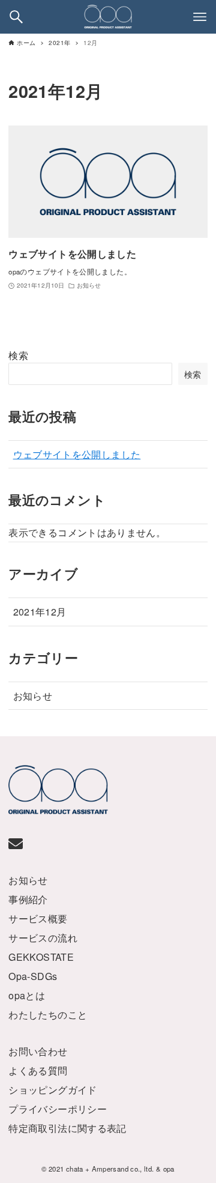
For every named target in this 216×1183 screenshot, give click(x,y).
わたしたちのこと (47, 1014)
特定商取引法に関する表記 (67, 1128)
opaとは (26, 995)
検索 (18, 355)
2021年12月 (40, 612)
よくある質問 (37, 1070)
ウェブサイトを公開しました (77, 454)
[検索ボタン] (16, 17)
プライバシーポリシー (57, 1109)
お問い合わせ (37, 1051)
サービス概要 (37, 918)
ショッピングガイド (52, 1090)
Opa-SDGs (32, 976)
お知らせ (32, 696)
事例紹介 (27, 899)
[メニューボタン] (200, 17)
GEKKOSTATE (41, 957)
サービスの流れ (42, 938)
